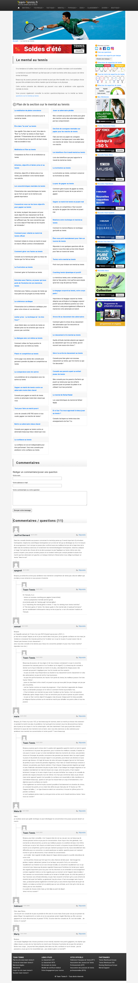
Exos (82, 8)
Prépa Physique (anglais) (106, 299)
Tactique (50, 8)
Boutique (115, 8)
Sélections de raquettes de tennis (109, 62)
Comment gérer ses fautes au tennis (28, 251)
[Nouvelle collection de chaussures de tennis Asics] (110, 285)
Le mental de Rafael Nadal (62, 395)
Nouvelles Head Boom (105, 184)
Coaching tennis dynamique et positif (67, 272)
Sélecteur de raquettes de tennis (109, 85)
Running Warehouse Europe (108, 965)
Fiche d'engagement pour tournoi (53, 970)
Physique (72, 8)
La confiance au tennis (23, 440)
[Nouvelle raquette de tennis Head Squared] (110, 227)
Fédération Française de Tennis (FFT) (82, 960)
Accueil (15, 41)
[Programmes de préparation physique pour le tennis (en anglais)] (110, 313)
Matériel (26, 8)
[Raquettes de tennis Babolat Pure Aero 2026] (110, 256)
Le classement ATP (48, 960)
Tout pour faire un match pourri (26, 408)
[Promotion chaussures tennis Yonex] (110, 140)
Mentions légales (18, 965)
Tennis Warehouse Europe (107, 960)
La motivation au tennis (62, 168)
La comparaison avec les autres (26, 372)
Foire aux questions (104, 52)
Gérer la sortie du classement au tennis (68, 353)
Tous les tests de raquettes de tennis (111, 74)
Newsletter (16, 968)
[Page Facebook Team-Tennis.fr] (104, 48)
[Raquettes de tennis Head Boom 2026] (110, 198)
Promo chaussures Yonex (106, 126)
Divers (104, 8)
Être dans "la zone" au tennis (25, 126)
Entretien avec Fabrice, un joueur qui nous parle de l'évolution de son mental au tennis (30, 283)
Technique (38, 8)
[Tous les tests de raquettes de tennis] (110, 79)
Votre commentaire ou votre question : (26, 490)
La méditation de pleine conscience (27, 110)
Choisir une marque (103, 59)
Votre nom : (17, 475)
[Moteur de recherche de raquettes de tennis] (110, 91)
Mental (61, 8)
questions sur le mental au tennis (27, 96)
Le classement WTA (48, 962)
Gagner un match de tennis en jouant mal (68, 202)
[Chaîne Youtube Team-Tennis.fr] (101, 48)
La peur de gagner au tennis (63, 184)
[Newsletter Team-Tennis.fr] (97, 48)
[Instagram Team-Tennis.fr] (112, 48)
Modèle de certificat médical (51, 968)
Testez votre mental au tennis (64, 259)
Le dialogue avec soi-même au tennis (28, 338)
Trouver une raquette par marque (109, 55)
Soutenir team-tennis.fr (21, 973)
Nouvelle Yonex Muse (105, 155)
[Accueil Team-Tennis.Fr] (27, 3)
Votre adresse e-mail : (20, 483)
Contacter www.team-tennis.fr (23, 962)
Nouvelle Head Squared (105, 213)
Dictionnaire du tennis (49, 965)
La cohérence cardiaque (23, 301)
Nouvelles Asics (103, 271)
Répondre (82, 535)
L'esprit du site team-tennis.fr (23, 970)
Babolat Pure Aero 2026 (106, 242)
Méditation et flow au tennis (25, 149)
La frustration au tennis (23, 267)
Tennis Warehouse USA (106, 962)
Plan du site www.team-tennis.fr (23, 960)
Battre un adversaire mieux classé (27, 424)
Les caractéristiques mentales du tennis (29, 186)
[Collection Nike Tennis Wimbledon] (110, 111)
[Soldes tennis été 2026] (50, 49)
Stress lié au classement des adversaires (68, 317)
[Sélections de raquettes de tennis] (110, 68)
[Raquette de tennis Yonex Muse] (110, 169)
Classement (92, 8)
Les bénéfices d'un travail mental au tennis (69, 152)
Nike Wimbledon (103, 97)
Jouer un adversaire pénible (63, 110)
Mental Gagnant (104, 968)
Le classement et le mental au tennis (67, 335)
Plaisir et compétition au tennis (26, 354)
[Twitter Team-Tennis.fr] (108, 48)
